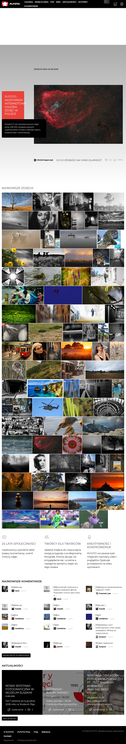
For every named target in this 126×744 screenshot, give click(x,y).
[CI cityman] (50, 239)
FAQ (36, 732)
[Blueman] (103, 426)
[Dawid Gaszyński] (59, 519)
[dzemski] (54, 351)
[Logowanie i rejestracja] (122, 4)
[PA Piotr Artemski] (17, 351)
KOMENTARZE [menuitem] (31, 6)
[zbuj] (107, 482)
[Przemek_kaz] (17, 202)
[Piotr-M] (114, 314)
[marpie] (47, 202)
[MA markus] (15, 220)
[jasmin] (43, 220)
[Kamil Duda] (17, 407)
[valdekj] (72, 332)
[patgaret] (105, 370)
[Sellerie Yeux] (49, 258)
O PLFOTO (9, 732)
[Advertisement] (63, 26)
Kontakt (8, 736)
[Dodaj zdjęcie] (115, 4)
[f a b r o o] (64, 463)
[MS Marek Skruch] (17, 444)
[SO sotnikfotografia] (39, 463)
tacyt (17, 591)
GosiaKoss (19, 619)
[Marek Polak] (103, 295)
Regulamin (9, 740)
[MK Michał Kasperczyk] (47, 444)
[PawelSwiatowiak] (76, 351)
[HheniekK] (13, 276)
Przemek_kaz (105, 593)
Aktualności (12, 665)
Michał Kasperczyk (45, 160)
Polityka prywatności (27, 740)
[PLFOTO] (11, 4)
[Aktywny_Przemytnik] (64, 220)
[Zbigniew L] (78, 239)
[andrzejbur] (53, 314)
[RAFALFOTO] (91, 220)
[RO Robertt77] (101, 351)
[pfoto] (47, 407)
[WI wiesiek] (42, 276)
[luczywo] (63, 426)
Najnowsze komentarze (22, 581)
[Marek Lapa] (102, 463)
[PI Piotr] (82, 500)
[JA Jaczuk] (78, 258)
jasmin (60, 647)
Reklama (46, 732)
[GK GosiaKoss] (109, 202)
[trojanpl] (107, 276)
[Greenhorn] (46, 332)
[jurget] (17, 258)
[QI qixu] (23, 295)
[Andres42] (90, 332)
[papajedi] (111, 220)
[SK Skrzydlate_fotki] (117, 351)
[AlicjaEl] (14, 370)
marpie (18, 609)
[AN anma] (71, 388)
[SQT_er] (17, 500)
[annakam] (21, 239)
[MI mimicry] (78, 220)
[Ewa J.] (63, 295)
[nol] (78, 202)
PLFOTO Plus (23, 732)
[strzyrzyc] (76, 276)
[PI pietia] (101, 258)
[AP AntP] (88, 314)
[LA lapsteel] (93, 519)
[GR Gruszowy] (78, 407)
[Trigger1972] (91, 444)
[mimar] (43, 370)
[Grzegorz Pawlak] (88, 463)
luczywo (102, 637)
